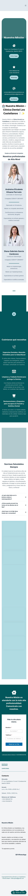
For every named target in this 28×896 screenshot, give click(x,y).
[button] (14, 314)
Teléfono (9, 735)
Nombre (9, 727)
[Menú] (25, 5)
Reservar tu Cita (14, 744)
